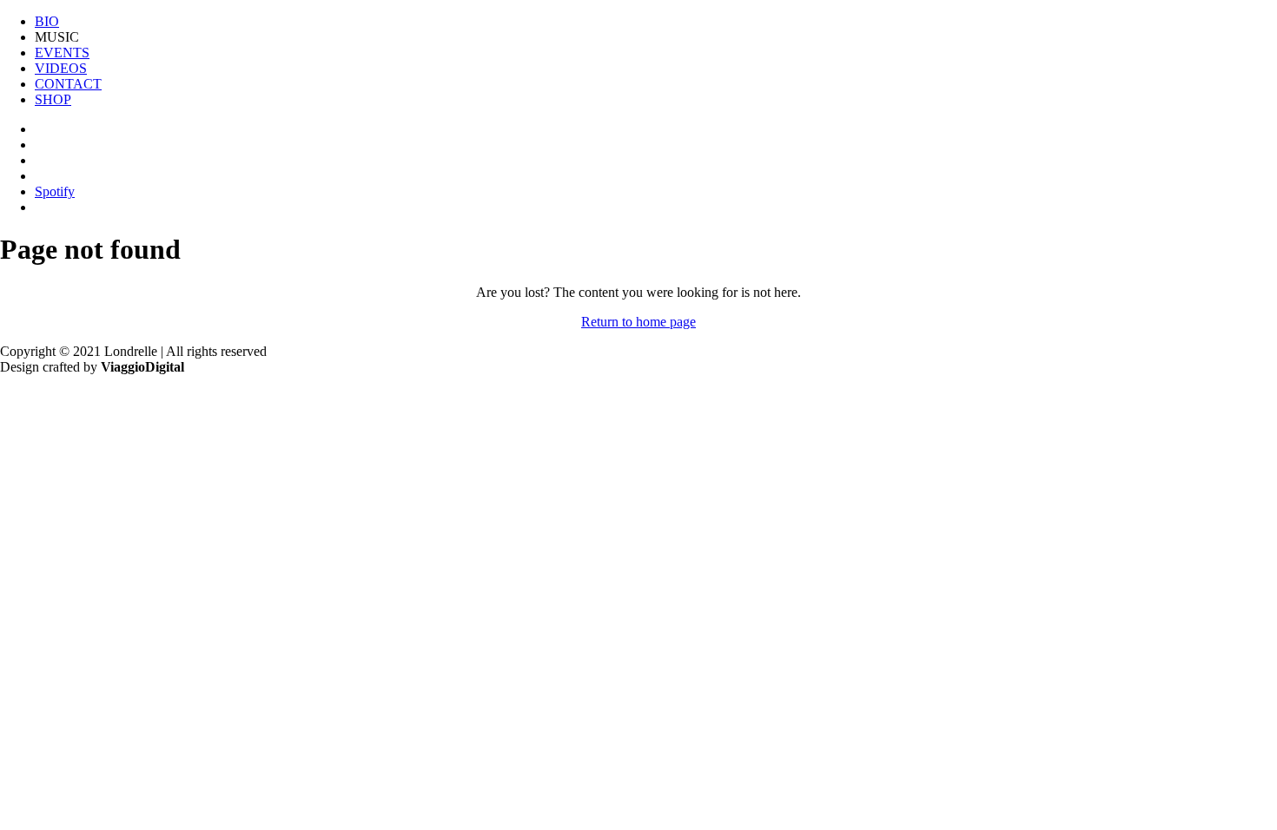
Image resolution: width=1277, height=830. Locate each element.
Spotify (55, 191)
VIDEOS (61, 68)
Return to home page (638, 321)
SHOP (53, 99)
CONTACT (68, 83)
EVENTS (62, 52)
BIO (47, 21)
